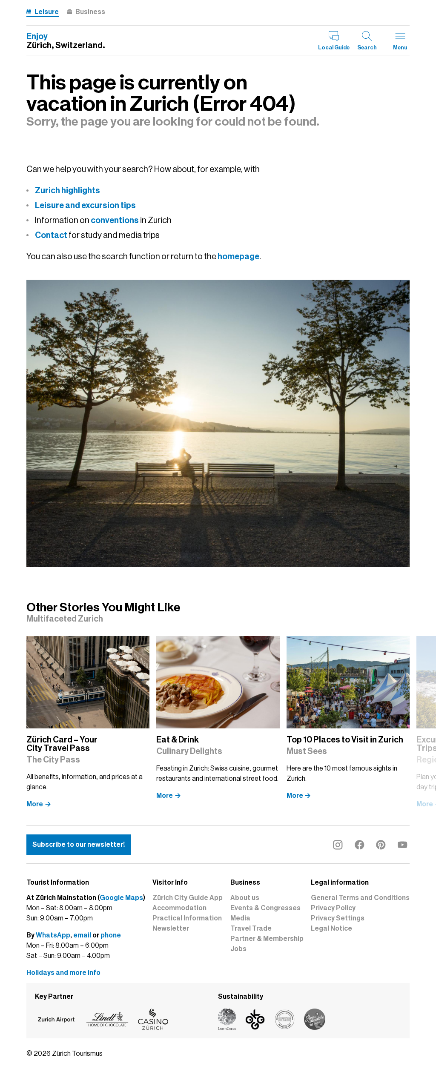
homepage (238, 256)
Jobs (238, 949)
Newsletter (170, 928)
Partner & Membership (267, 938)
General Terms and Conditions (360, 897)
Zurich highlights (67, 190)
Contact (51, 235)
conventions (115, 220)
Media (240, 918)
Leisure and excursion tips (85, 205)
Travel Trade (251, 928)
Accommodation (179, 908)
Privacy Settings (337, 918)
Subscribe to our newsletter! (78, 844)
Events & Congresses (265, 908)
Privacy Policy (333, 908)
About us (244, 897)
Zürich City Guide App (187, 897)
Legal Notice (331, 928)
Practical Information (187, 918)
